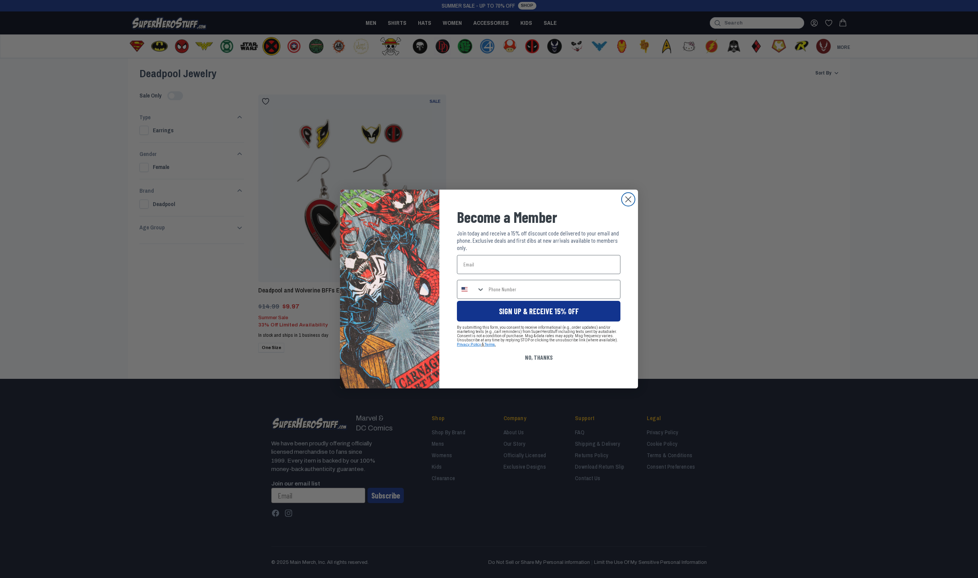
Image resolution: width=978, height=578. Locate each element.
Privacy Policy (469, 344)
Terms (489, 344)
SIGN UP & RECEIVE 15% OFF (539, 311)
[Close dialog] (628, 199)
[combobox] (471, 289)
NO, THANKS (539, 357)
